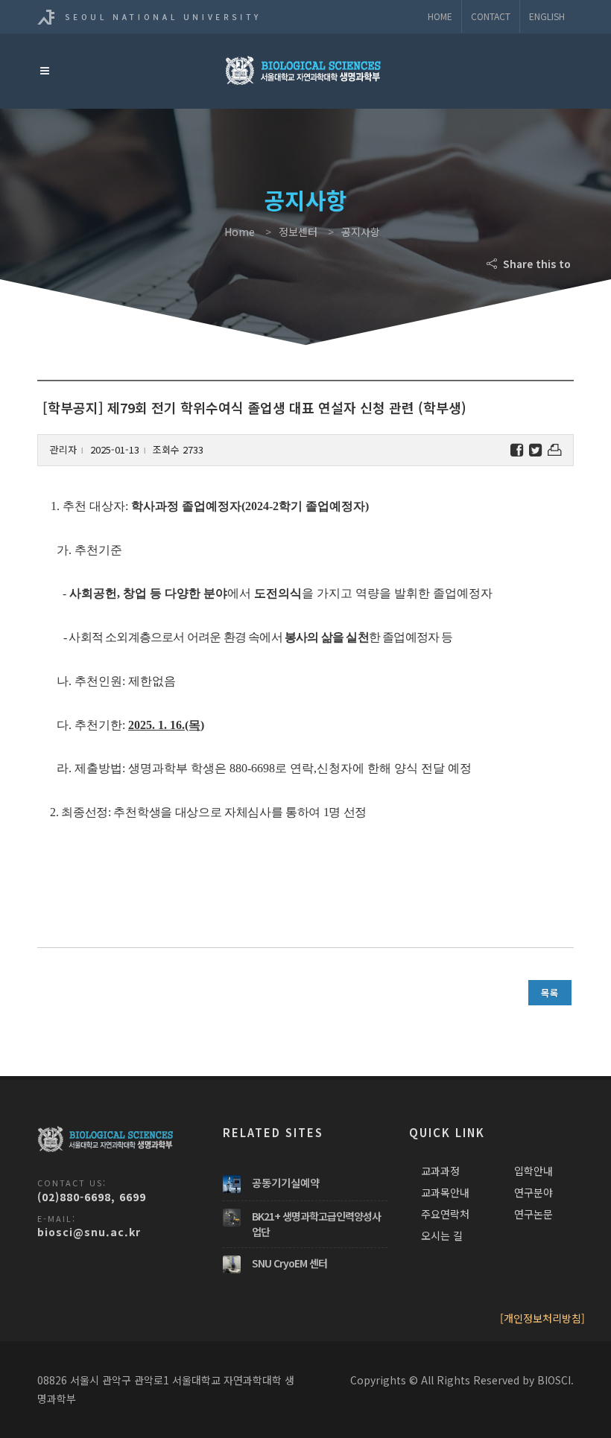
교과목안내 (445, 1192)
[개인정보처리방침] (542, 1318)
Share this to (535, 263)
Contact (490, 16)
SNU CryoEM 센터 (289, 1263)
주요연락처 (445, 1213)
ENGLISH (547, 16)
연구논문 (533, 1213)
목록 (550, 992)
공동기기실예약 (286, 1182)
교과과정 (440, 1170)
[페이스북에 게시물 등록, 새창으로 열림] (516, 450)
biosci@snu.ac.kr (89, 1231)
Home (440, 16)
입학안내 (533, 1170)
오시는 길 (442, 1235)
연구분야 (533, 1192)
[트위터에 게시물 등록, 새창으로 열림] (535, 450)
